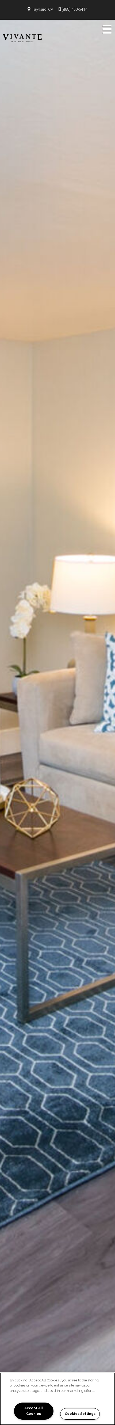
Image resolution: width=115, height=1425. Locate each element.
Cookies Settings (80, 1414)
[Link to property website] (22, 37)
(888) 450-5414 (74, 9)
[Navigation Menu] (107, 29)
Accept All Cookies (33, 1411)
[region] (57, 1398)
